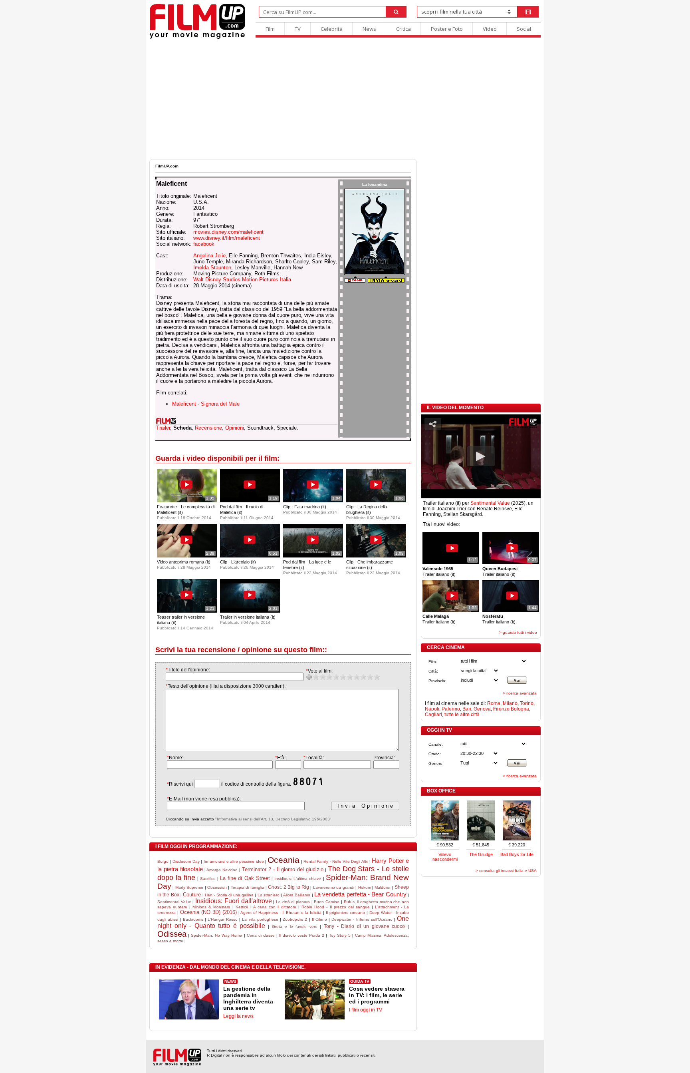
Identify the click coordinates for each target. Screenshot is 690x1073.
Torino (526, 703)
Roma (493, 703)
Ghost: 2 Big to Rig (288, 887)
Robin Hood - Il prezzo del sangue (335, 907)
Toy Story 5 (340, 935)
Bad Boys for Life (516, 854)
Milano (510, 703)
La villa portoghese (260, 919)
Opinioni (234, 428)
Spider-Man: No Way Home (216, 935)
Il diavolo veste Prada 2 (301, 935)
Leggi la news (238, 1016)
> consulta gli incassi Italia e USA (506, 870)
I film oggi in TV (365, 1010)
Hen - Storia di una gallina (229, 895)
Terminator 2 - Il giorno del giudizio (282, 869)
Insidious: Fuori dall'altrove (233, 901)
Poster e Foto (447, 28)
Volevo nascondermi (445, 857)
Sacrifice (208, 878)
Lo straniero (269, 895)
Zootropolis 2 (295, 919)
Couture (192, 895)
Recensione (208, 428)
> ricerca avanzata (520, 693)
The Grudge (481, 854)
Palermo (451, 709)
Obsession (217, 887)
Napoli (432, 709)
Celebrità (332, 28)
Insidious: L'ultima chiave (297, 878)
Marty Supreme (189, 887)
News (369, 28)
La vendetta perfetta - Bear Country (360, 894)
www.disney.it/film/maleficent (226, 238)
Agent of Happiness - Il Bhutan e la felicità (280, 912)
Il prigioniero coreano (345, 912)
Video (490, 28)
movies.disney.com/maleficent (228, 232)
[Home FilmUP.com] (197, 38)
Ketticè (242, 907)
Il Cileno (319, 919)
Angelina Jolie (209, 256)
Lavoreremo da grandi (333, 887)
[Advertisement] (345, 99)
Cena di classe (261, 935)
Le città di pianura (293, 902)
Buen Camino (326, 902)
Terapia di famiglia (247, 887)
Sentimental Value (174, 902)
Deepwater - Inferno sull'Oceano (362, 919)
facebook (203, 244)
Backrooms (193, 919)
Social (524, 28)
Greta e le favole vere (294, 926)
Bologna (520, 709)
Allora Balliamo (296, 895)
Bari (466, 709)
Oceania (283, 859)
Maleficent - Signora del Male (206, 404)
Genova (482, 709)
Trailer (163, 428)
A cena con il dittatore (274, 907)
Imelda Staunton (212, 268)
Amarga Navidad (222, 870)
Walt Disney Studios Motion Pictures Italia (242, 280)
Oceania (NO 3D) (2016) (208, 912)
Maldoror (383, 887)
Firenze (501, 709)
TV (298, 28)
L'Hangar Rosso (223, 919)
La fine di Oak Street (245, 878)
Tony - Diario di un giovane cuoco (364, 926)
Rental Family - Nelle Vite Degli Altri (335, 861)
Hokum (364, 887)
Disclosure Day (186, 861)
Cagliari (433, 714)
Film (270, 28)
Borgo (163, 861)
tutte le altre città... (463, 714)
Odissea (171, 934)
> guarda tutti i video (518, 632)
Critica (403, 28)
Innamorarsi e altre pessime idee (234, 861)
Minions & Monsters (211, 907)
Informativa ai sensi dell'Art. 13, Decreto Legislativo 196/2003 (273, 819)
